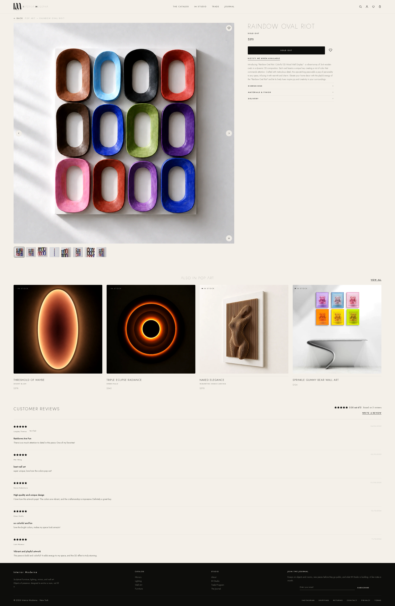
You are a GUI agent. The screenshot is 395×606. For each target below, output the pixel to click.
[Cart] (380, 7)
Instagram (308, 600)
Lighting (138, 581)
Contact (352, 600)
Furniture (139, 588)
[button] (330, 50)
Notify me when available (264, 58)
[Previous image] (19, 133)
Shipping (324, 600)
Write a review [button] (371, 413)
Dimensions (291, 85)
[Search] (360, 7)
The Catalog (181, 7)
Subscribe (363, 587)
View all (376, 280)
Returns (338, 600)
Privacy (365, 600)
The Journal (216, 588)
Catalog (139, 571)
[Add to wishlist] (229, 28)
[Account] (367, 7)
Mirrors (138, 577)
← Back (18, 18)
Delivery (291, 98)
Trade (215, 7)
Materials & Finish (291, 92)
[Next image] (229, 133)
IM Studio (200, 7)
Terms (377, 600)
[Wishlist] (373, 7)
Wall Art (138, 584)
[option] (19, 252)
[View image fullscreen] (229, 238)
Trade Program (217, 584)
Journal (229, 7)
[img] (20, 426)
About (213, 577)
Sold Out (286, 50)
